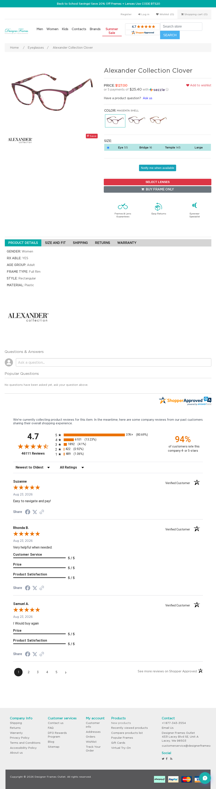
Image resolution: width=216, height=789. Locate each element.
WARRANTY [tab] (126, 242)
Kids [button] (65, 29)
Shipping (16, 723)
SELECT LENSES (158, 182)
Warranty (16, 732)
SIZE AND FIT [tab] (55, 242)
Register (126, 14)
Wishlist (91, 741)
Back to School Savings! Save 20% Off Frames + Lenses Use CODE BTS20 (108, 3)
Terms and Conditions (25, 742)
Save (92, 136)
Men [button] (39, 29)
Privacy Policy (20, 737)
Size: (108, 141)
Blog (51, 741)
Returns (15, 727)
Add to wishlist (200, 85)
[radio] (108, 435)
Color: (110, 110)
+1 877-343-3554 (174, 723)
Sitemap (53, 746)
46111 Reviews (37, 453)
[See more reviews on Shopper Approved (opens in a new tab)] (41, 512)
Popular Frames (122, 737)
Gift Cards (118, 742)
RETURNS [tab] (102, 242)
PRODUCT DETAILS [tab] (23, 242)
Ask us (147, 98)
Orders (90, 736)
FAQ (51, 727)
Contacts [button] (79, 29)
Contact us (55, 723)
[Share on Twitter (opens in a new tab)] (34, 512)
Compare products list (127, 732)
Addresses (93, 731)
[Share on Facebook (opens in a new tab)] (27, 512)
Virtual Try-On (121, 747)
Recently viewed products (129, 727)
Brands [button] (95, 29)
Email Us (168, 727)
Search (170, 35)
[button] (138, 89)
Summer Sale (112, 31)
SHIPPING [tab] (80, 242)
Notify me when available (157, 168)
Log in (144, 14)
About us (16, 752)
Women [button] (52, 29)
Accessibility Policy (23, 747)
